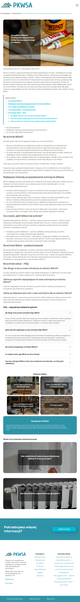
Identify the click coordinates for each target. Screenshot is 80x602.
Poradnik (40, 563)
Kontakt (9, 583)
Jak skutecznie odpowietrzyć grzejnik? (40, 493)
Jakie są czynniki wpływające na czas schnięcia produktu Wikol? (33, 118)
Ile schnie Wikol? (15, 101)
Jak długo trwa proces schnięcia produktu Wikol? (28, 116)
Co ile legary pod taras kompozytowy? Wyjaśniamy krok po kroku (23, 386)
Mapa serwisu (34, 599)
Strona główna (5, 13)
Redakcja (9, 579)
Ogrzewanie (40, 560)
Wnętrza (40, 576)
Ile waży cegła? (56, 405)
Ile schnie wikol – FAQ (17, 113)
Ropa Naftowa (40, 569)
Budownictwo (17, 13)
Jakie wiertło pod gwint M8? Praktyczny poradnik (23, 405)
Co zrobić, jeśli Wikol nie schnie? (21, 107)
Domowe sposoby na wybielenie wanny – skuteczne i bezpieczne (64, 560)
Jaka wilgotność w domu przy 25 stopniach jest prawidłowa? (64, 569)
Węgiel (40, 573)
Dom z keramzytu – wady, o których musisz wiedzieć (56, 386)
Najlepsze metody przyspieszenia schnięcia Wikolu (29, 104)
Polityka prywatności (15, 599)
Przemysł (40, 566)
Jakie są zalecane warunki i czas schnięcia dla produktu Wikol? (33, 121)
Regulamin (51, 599)
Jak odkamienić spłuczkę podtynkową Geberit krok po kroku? (40, 457)
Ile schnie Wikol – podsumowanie (22, 110)
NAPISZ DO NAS (64, 529)
